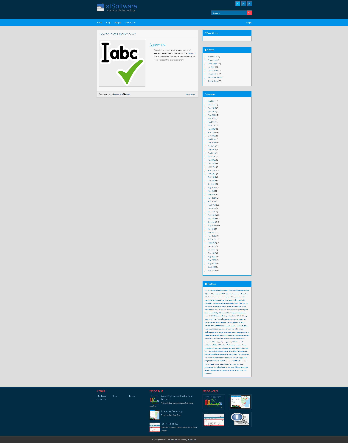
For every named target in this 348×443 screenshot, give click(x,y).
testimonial (215, 361)
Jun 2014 (211, 194)
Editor (234, 316)
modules (246, 335)
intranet (235, 326)
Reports (220, 348)
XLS (238, 370)
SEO (246, 351)
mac (247, 332)
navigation (215, 338)
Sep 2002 (212, 267)
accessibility (217, 290)
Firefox (212, 322)
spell (128, 94)
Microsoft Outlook (226, 335)
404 (211, 290)
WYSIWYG (232, 370)
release (237, 345)
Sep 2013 (212, 222)
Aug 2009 (212, 256)
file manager (231, 319)
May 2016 (212, 142)
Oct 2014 (212, 180)
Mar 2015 (212, 173)
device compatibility (211, 313)
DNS (214, 316)
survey (235, 357)
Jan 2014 (211, 211)
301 (206, 290)
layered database (226, 332)
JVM (242, 329)
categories (208, 300)
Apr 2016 (212, 146)
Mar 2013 (212, 243)
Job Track (228, 329)
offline (226, 338)
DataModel (222, 309)
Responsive (227, 348)
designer (244, 309)
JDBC (214, 329)
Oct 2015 (212, 163)
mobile (235, 335)
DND (210, 316)
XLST (241, 370)
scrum (231, 351)
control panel (237, 303)
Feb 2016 (212, 153)
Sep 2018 (212, 111)
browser (214, 297)
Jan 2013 (211, 249)
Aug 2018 (212, 115)
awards (240, 294)
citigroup (221, 300)
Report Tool (213, 348)
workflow (226, 370)
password (240, 338)
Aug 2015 (212, 170)
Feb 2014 (212, 208)
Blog (108, 22)
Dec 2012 (212, 253)
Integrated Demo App (171, 411)
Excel (210, 319)
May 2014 (212, 198)
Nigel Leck (118, 94)
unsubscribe (209, 367)
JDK (217, 329)
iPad (243, 326)
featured (218, 319)
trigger (212, 364)
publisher (208, 345)
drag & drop (228, 316)
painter (234, 338)
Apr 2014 (212, 201)
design (237, 309)
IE (223, 326)
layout (234, 332)
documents (220, 316)
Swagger (240, 357)
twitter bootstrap (225, 364)
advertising (236, 290)
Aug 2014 (212, 187)
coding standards (239, 300)
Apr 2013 (212, 239)
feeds (225, 319)
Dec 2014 (212, 177)
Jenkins (221, 329)
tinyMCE (236, 361)
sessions (207, 354)
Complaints (208, 303)
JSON (239, 329)
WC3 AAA (227, 367)
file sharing (239, 319)
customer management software (215, 306)
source (231, 354)
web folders (235, 367)
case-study (240, 297)
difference (221, 313)
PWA (219, 345)
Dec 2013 (212, 215)
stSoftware (223, 357)
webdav (207, 370)
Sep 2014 (212, 184)
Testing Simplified (169, 423)
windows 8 (214, 370)
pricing (224, 342)
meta (218, 335)
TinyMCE (192, 53)
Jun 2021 (211, 101)
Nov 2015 (212, 160)
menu (214, 335)
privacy (229, 342)
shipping (218, 354)
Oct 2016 (212, 136)
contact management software (223, 303)
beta (209, 297)
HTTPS (217, 326)
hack (224, 322)
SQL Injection (242, 354)
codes (230, 300)
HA (222, 322)
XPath (207, 373)
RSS (206, 351)
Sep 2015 (212, 167)
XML (245, 370)
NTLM (221, 338)
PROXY (234, 342)
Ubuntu (234, 364)
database (215, 309)
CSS (247, 303)
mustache (208, 338)
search (235, 351)
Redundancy (231, 345)
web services (243, 367)
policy (217, 342)
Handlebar (230, 322)
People (118, 22)
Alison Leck (212, 56)
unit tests (240, 364)
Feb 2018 (212, 122)
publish (240, 342)
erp (246, 316)
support (229, 357)
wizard (220, 370)
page (230, 338)
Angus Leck (213, 60)
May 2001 (212, 270)
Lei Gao (211, 67)
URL (215, 367)
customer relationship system (236, 306)
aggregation (244, 290)
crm (244, 303)
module (240, 335)
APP (222, 294)
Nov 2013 (212, 218)
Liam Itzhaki (213, 70)
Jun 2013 (211, 232)
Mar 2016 (212, 149)
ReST (234, 348)
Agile (206, 294)
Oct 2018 (212, 108)
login (244, 332)
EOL (243, 316)
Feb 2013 (212, 246)
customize (208, 309)
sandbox (214, 351)
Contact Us (130, 22)
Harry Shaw (212, 63)
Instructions (229, 326)
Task (245, 357)
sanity (220, 351)
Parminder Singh (215, 77)
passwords (208, 342)
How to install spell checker (117, 34)
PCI (213, 342)
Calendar (234, 297)
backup (245, 294)
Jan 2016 (211, 156)
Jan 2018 (211, 125)
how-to (237, 322)
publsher (214, 345)
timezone (229, 361)
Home (99, 22)
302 (209, 290)
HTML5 (207, 326)
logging (239, 332)
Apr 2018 (212, 118)
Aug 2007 (212, 260)
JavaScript (208, 329)
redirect (224, 345)
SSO (206, 357)
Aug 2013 (212, 225)
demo (233, 309)
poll (220, 342)
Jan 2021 (211, 104)
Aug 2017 (212, 132)
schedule (225, 351)
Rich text (245, 348)
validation (220, 367)
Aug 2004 (212, 263)
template (208, 361)
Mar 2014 (212, 205)
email (239, 316)
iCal (221, 326)
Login (248, 22)
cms (226, 300)
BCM (206, 297)
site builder (225, 354)
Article (226, 294)
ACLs (230, 290)
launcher (217, 332)
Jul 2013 (211, 229)
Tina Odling (213, 81)
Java (246, 326)
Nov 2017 (212, 129)
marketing (208, 335)
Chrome (215, 300)
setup (213, 354)
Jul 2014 (211, 191)
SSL (248, 354)
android (217, 294)
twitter (217, 364)
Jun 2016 (211, 139)
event (206, 319)
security (241, 351)
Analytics (212, 294)
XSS (210, 373)
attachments (233, 294)
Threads (223, 361)
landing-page (209, 332)
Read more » (191, 94)
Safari (210, 351)
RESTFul (239, 348)
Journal (234, 329)
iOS (240, 326)
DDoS (229, 309)
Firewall (217, 322)
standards (211, 357)
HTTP (212, 326)
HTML (243, 322)
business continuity (224, 297)
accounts (225, 290)
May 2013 (212, 236)
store (217, 357)
